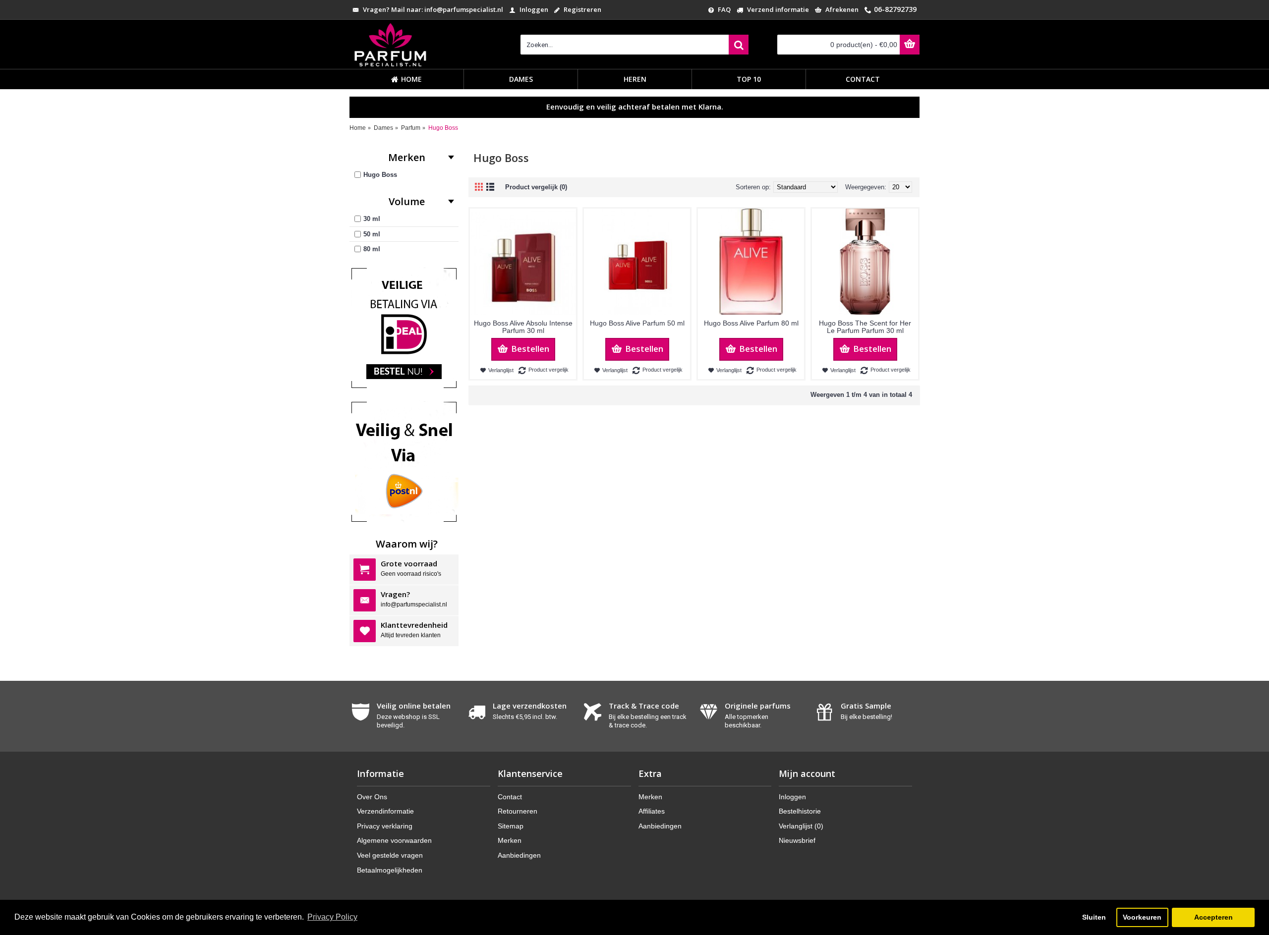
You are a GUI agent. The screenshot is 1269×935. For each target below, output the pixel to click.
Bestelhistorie (800, 811)
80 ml (371, 249)
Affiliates (651, 811)
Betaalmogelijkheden (389, 870)
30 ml (371, 218)
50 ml (371, 234)
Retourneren (517, 811)
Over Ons (372, 797)
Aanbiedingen (519, 855)
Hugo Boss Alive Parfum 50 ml (637, 323)
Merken (509, 840)
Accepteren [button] (1213, 917)
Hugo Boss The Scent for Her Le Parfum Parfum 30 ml (865, 326)
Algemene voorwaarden (394, 840)
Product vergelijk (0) (536, 187)
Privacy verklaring (384, 826)
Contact (510, 797)
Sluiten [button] (1094, 917)
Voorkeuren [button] (1142, 917)
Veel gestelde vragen (390, 855)
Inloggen (792, 797)
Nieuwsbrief (797, 840)
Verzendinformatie (385, 811)
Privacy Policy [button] (332, 917)
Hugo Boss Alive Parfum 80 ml (751, 323)
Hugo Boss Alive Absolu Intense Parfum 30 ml (523, 326)
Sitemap (510, 826)
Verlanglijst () (801, 826)
